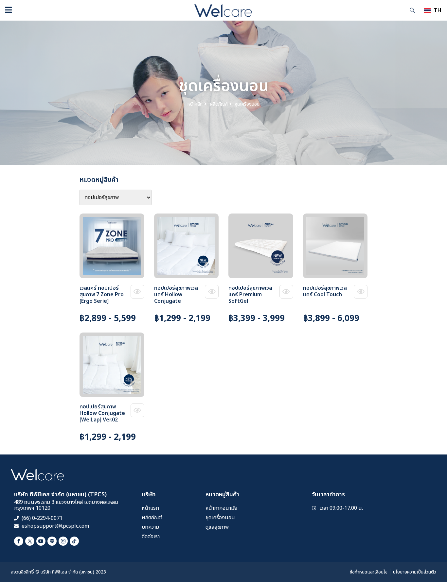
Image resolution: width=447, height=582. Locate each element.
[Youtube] (40, 541)
